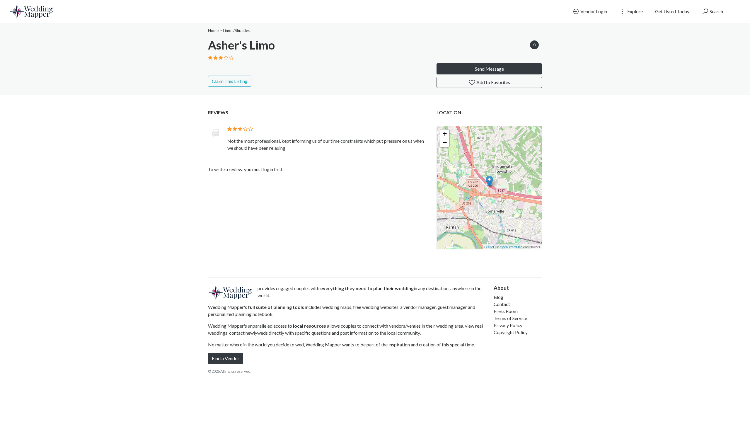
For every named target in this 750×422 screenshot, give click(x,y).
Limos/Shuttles (236, 30)
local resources (309, 326)
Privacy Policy (508, 325)
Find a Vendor (225, 358)
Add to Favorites (492, 82)
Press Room (506, 311)
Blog (498, 297)
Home (213, 30)
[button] (534, 44)
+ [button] (445, 133)
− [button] (445, 142)
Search (716, 11)
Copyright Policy (511, 332)
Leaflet (489, 246)
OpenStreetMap (511, 246)
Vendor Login (593, 11)
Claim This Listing (230, 81)
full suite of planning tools (276, 307)
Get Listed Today (672, 11)
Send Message (489, 69)
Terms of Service (510, 318)
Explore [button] (634, 11)
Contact (502, 304)
